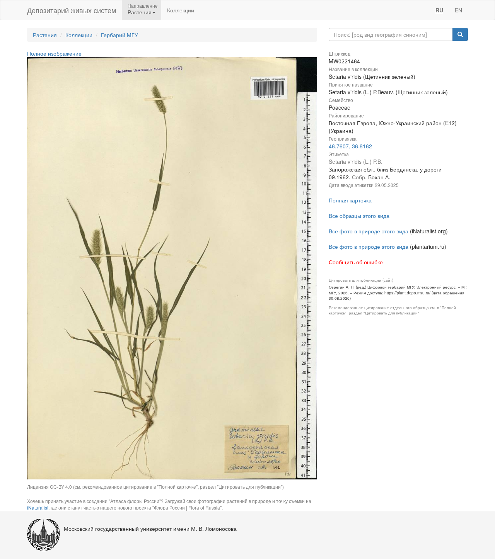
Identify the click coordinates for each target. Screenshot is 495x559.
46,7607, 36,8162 (350, 146)
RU (439, 10)
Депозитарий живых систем (71, 10)
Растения (45, 35)
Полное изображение (54, 53)
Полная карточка (350, 200)
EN (458, 10)
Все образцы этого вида (359, 215)
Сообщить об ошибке (356, 262)
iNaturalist (37, 507)
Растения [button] (140, 12)
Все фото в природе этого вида (368, 231)
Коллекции (180, 10)
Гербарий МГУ (119, 35)
